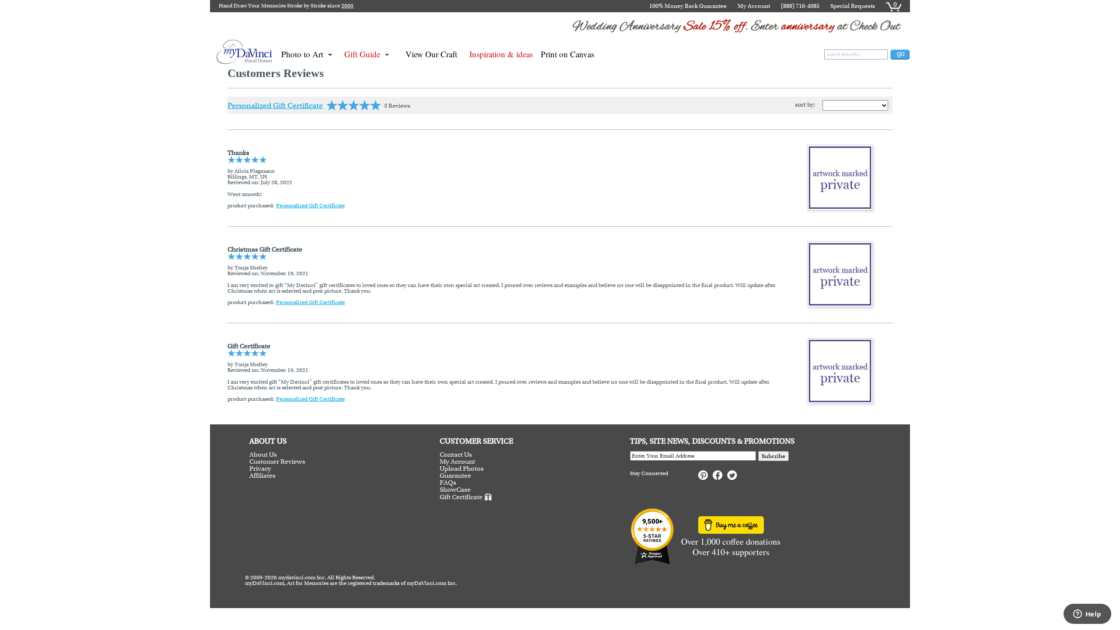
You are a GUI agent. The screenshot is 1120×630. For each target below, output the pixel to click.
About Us (263, 454)
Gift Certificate (461, 497)
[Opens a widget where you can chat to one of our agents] (1087, 615)
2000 (347, 5)
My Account (754, 6)
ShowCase (455, 489)
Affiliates (262, 475)
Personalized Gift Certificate (275, 105)
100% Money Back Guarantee (688, 6)
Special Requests (852, 6)
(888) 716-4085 (800, 6)
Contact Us (456, 454)
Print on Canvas (567, 54)
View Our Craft (431, 54)
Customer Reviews (277, 461)
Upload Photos (462, 468)
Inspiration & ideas (501, 54)
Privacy (260, 468)
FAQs (448, 482)
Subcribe (773, 456)
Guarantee (455, 475)
